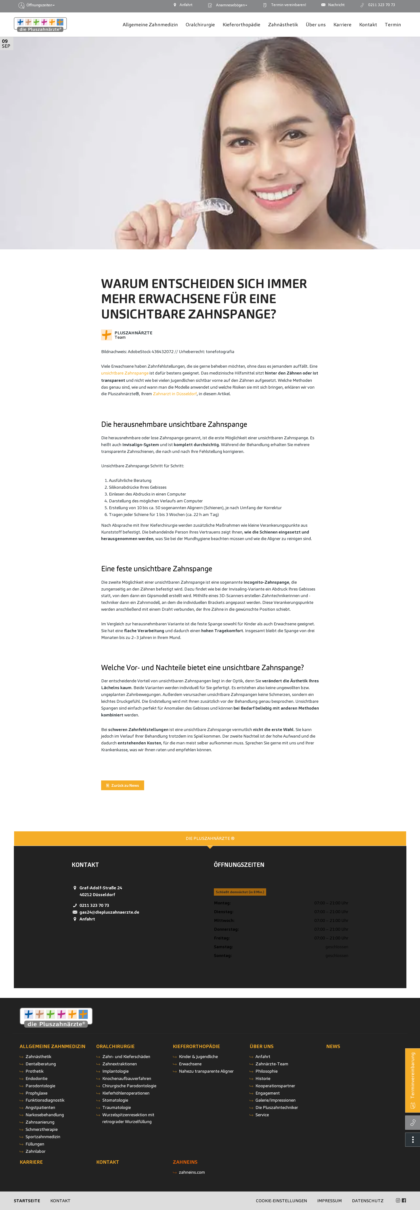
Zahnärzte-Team (271, 1064)
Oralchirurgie (115, 1046)
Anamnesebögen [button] (229, 5)
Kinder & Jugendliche (198, 1056)
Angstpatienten (40, 1107)
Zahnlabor (35, 1151)
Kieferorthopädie (196, 1046)
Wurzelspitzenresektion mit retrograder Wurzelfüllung (128, 1118)
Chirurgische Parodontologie (129, 1085)
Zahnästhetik (38, 1056)
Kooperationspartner (275, 1085)
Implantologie (115, 1071)
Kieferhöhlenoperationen (125, 1093)
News (333, 1046)
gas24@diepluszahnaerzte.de (109, 912)
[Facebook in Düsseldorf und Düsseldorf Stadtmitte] (404, 1200)
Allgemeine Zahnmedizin (52, 1046)
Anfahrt (87, 919)
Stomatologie (115, 1100)
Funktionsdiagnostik (45, 1100)
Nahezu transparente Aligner (206, 1071)
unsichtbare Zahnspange (125, 373)
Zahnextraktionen (119, 1064)
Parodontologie (40, 1085)
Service (262, 1114)
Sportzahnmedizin (43, 1136)
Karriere (31, 1162)
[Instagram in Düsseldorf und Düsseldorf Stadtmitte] (398, 1200)
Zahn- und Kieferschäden (126, 1056)
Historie (262, 1078)
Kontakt (107, 1162)
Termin (287, 4)
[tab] (210, 838)
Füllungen (35, 1144)
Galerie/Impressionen (275, 1100)
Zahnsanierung (40, 1122)
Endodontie (36, 1078)
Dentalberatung (41, 1064)
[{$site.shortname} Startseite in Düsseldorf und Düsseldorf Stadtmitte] (40, 24)
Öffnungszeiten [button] (39, 5)
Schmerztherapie (42, 1129)
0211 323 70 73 (94, 905)
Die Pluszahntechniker (276, 1107)
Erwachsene (190, 1064)
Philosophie (266, 1071)
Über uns (262, 1046)
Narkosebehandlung (45, 1114)
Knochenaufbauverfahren (126, 1078)
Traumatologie (116, 1107)
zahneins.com (192, 1172)
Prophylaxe (36, 1093)
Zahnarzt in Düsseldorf (175, 393)
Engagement (267, 1093)
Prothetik (35, 1071)
